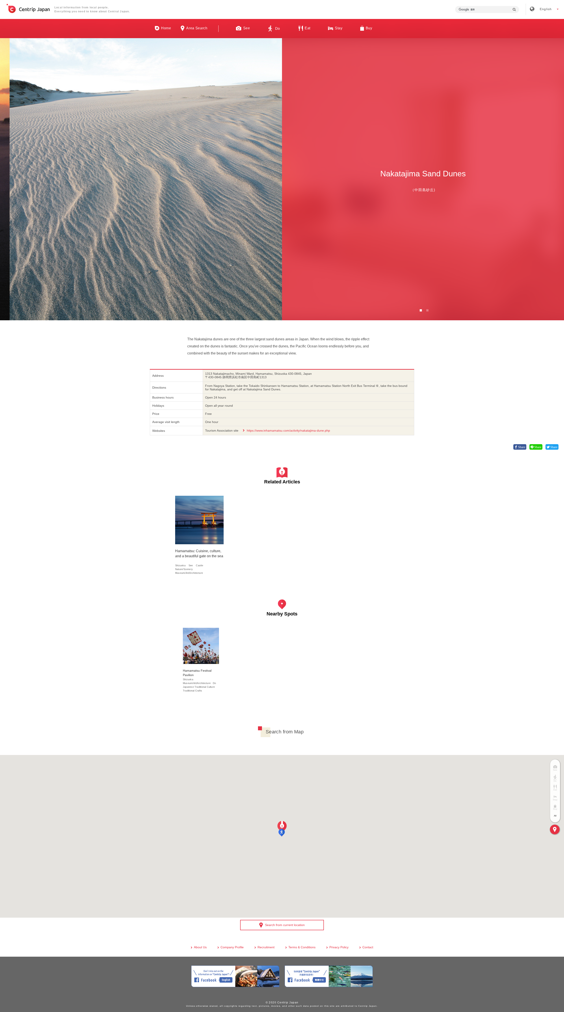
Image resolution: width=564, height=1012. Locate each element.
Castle (199, 565)
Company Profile (232, 947)
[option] (141, 179)
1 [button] (421, 310)
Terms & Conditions (301, 947)
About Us (200, 947)
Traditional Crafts (192, 690)
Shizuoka (180, 565)
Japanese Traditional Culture (199, 687)
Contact (367, 947)
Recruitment (266, 947)
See (191, 565)
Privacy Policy (339, 947)
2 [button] (427, 310)
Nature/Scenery (184, 569)
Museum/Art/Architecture (189, 573)
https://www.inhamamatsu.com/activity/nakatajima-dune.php (288, 430)
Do (214, 683)
